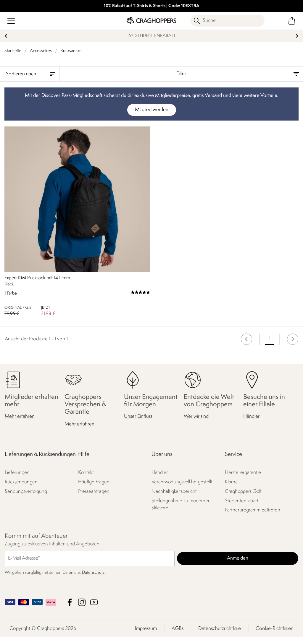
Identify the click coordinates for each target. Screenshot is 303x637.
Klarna (231, 481)
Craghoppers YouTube (94, 602)
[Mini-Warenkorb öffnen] (292, 21)
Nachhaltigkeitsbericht (174, 491)
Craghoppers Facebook (69, 602)
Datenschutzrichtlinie (219, 628)
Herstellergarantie (243, 472)
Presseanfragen (93, 491)
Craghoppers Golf (243, 491)
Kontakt (86, 472)
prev (6, 36)
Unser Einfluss (138, 416)
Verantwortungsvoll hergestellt (182, 481)
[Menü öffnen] (11, 21)
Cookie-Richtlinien (275, 628)
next (297, 36)
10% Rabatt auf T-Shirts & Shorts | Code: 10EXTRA (151, 6)
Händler (251, 416)
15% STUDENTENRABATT (151, 36)
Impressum (146, 628)
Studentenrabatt (241, 500)
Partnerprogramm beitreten (252, 510)
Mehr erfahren (20, 416)
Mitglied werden (151, 109)
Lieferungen (17, 472)
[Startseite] (151, 20)
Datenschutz (93, 573)
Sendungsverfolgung (26, 491)
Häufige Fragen (93, 481)
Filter (181, 73)
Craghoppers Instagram (82, 602)
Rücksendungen (21, 481)
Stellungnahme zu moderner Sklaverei (180, 504)
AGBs (177, 628)
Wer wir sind (196, 416)
